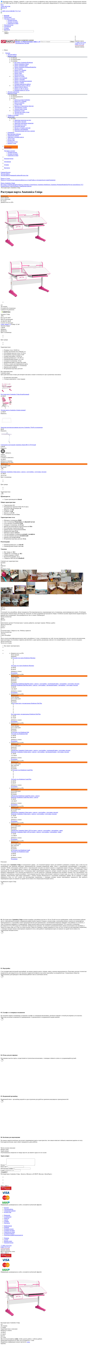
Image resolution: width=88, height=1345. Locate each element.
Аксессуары (45, 180)
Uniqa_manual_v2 (6, 324)
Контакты (7, 29)
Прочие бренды (26, 186)
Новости (6, 1218)
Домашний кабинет (15, 175)
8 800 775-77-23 (16, 11)
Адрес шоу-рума (5, 6)
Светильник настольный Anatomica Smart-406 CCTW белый (18, 444)
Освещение (52, 180)
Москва (4, 7)
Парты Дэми (18, 186)
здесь (28, 1342)
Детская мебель (5, 175)
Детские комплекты (15, 180)
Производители (8, 25)
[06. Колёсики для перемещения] (2, 1102)
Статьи (6, 1239)
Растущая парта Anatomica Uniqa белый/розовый (15, 394)
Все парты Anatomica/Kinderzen (10, 184)
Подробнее (14, 673)
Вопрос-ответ (8, 1241)
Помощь (6, 1227)
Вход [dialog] (2, 4)
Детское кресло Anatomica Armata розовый (13, 410)
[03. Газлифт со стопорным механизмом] (2, 977)
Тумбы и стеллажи (36, 180)
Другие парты (72, 184)
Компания (7, 1215)
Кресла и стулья (26, 180)
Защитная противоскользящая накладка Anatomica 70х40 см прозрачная (22, 427)
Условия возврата (9, 1233)
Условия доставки (13, 154)
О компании (7, 1216)
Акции (6, 1220)
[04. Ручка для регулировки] (2, 1020)
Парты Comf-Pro (10, 186)
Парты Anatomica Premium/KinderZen (57, 184)
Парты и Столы (5, 180)
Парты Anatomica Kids (39, 184)
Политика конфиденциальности (13, 1235)
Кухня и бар (24, 175)
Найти (6, 33)
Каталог (8, 53)
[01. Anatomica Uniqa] (2, 884)
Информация (8, 1226)
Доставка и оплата (9, 18)
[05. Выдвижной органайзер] (2, 1061)
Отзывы (6, 28)
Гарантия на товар (13, 155)
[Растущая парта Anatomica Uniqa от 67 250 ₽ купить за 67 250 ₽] (25, 251)
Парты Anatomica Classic (26, 184)
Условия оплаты (12, 152)
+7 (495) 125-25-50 (6, 11)
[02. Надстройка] (2, 933)
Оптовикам (7, 26)
